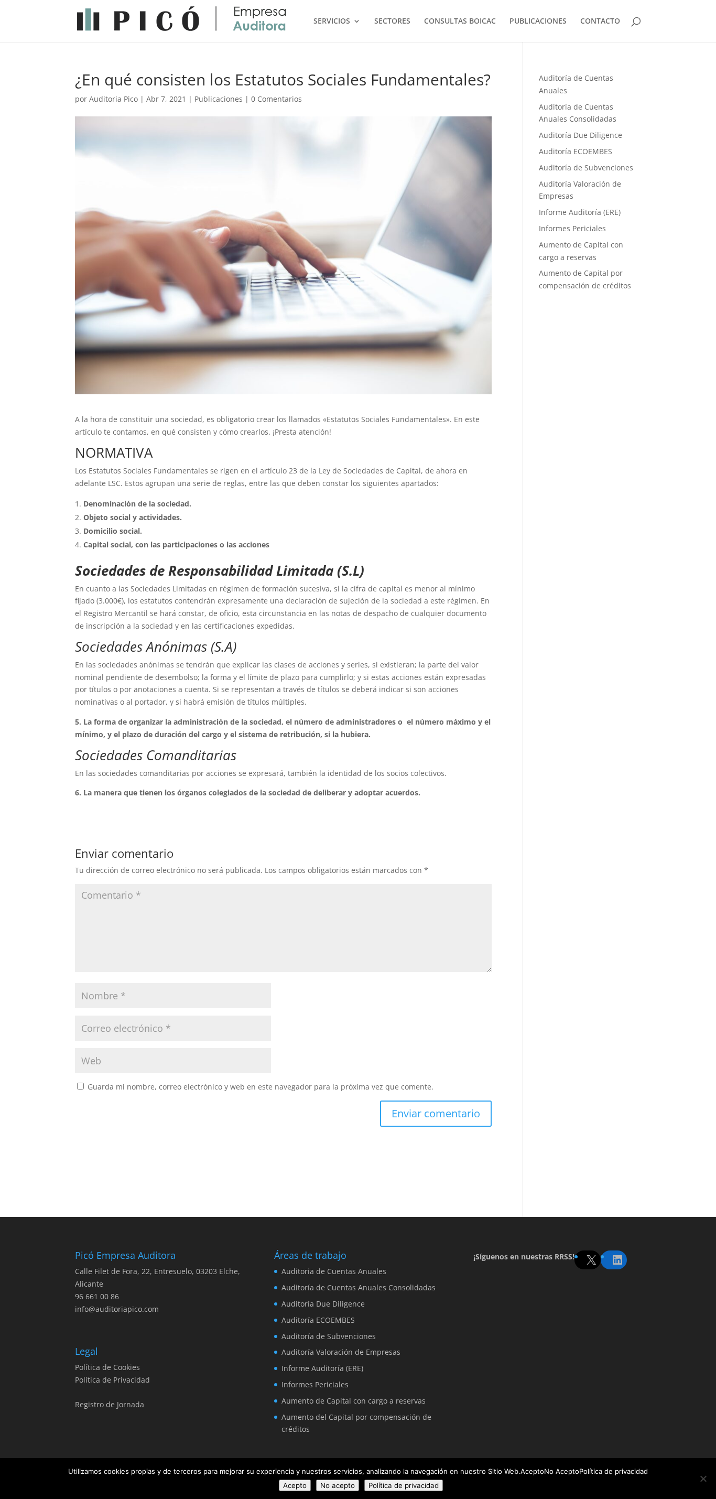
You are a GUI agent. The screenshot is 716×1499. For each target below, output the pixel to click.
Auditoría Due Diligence (580, 135)
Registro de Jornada (109, 1404)
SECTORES (392, 21)
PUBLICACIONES (538, 21)
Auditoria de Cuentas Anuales (333, 1271)
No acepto (337, 1485)
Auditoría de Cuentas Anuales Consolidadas (358, 1287)
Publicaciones (218, 99)
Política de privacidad (403, 1485)
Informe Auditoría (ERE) (580, 212)
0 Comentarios (276, 99)
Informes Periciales (572, 228)
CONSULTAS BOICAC (460, 21)
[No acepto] (703, 1478)
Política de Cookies (107, 1367)
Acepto (295, 1485)
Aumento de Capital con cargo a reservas (353, 1401)
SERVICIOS (331, 21)
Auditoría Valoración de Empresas (340, 1352)
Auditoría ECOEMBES (575, 151)
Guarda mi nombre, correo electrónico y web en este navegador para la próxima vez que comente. (260, 1087)
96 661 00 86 (97, 1296)
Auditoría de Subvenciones (586, 167)
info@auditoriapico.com (117, 1309)
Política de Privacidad (112, 1380)
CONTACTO (600, 21)
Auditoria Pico (113, 99)
